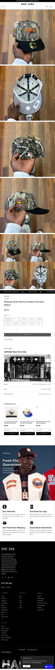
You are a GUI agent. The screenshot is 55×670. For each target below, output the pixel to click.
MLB (20, 596)
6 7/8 (7, 319)
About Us (3, 612)
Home (2, 596)
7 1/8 (23, 319)
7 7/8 (31, 323)
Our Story (3, 598)
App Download (4, 616)
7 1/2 (7, 323)
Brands (3, 605)
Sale (2, 614)
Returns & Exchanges (6, 637)
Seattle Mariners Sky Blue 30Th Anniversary (43, 422)
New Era (6, 296)
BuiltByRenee (8, 652)
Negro (20, 607)
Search (3, 626)
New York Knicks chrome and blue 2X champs (27, 422)
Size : (7, 315)
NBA (20, 600)
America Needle (41, 605)
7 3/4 (23, 323)
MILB (20, 603)
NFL (20, 598)
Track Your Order (5, 628)
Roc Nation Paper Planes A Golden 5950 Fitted (11, 422)
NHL (20, 605)
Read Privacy (38, 662)
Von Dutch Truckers (42, 603)
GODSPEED (40, 600)
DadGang (40, 607)
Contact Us (4, 633)
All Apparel (3, 607)
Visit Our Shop (4, 635)
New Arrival (3, 600)
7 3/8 (39, 319)
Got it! (26, 666)
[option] (27, 37)
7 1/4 (31, 319)
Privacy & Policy (4, 639)
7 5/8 (15, 323)
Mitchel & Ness (41, 598)
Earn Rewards (4, 630)
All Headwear (4, 603)
